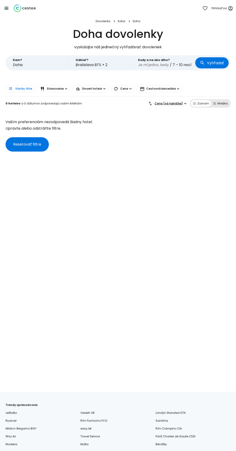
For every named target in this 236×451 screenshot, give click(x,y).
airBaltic (11, 413)
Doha (136, 21)
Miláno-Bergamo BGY (21, 428)
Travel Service (90, 436)
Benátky (161, 444)
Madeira (11, 444)
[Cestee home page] (25, 8)
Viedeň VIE (87, 413)
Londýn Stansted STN (171, 413)
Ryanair (11, 421)
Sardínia (162, 421)
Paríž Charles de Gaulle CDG (175, 436)
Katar (121, 21)
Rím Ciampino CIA (169, 428)
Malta (84, 444)
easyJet (85, 428)
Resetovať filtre (27, 144)
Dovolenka (103, 21)
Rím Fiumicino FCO (93, 421)
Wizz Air (11, 436)
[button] (6, 8)
